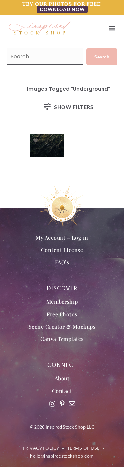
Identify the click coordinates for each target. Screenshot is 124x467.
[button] (111, 28)
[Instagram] (52, 403)
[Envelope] (72, 403)
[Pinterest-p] (62, 403)
